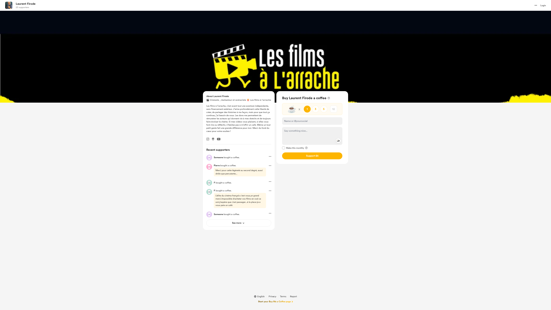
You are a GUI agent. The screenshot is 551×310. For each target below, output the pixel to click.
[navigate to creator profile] (8, 5)
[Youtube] (218, 139)
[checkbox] (293, 148)
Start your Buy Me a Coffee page (274, 301)
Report (293, 296)
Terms (283, 296)
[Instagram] (207, 139)
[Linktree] (213, 139)
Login (543, 5)
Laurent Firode (25, 3)
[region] (312, 127)
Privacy (272, 296)
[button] (535, 5)
